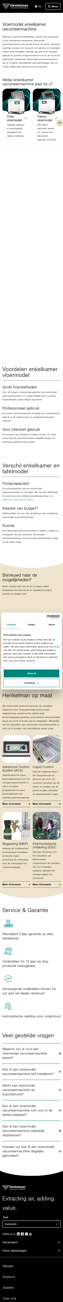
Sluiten (50, 6)
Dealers (8, 1288)
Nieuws (8, 1266)
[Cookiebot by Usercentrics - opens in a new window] (47, 617)
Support (9, 1277)
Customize (29, 683)
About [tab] (51, 624)
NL (40, 6)
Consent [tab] (11, 624)
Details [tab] (31, 624)
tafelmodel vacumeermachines (17, 499)
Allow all (31, 673)
